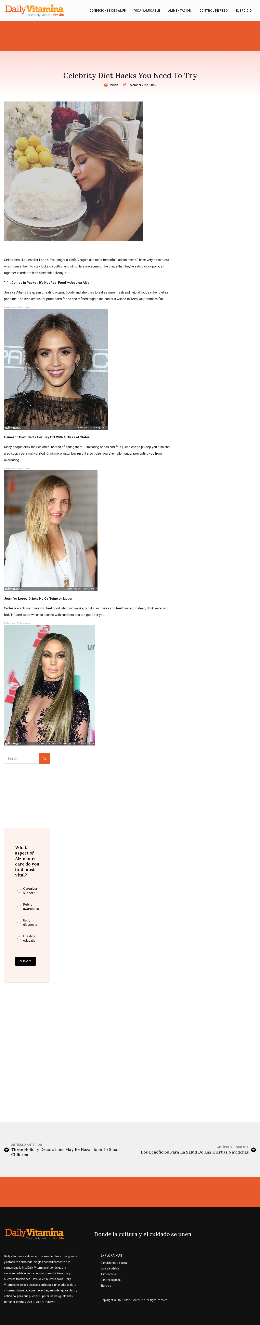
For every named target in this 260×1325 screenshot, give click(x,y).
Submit (25, 961)
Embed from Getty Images (17, 307)
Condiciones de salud (108, 10)
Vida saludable (147, 10)
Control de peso (213, 10)
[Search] (44, 758)
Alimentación (179, 10)
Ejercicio (244, 10)
